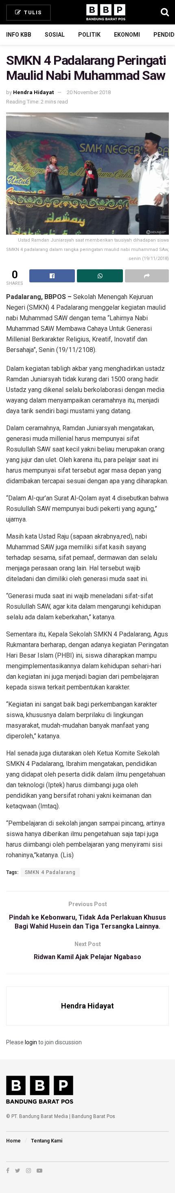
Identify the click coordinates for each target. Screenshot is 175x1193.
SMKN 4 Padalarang (50, 872)
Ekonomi (127, 34)
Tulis (32, 12)
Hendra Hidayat (33, 92)
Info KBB (18, 34)
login (31, 1042)
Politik (89, 34)
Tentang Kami (46, 1141)
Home (13, 1141)
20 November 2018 (89, 92)
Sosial (55, 34)
